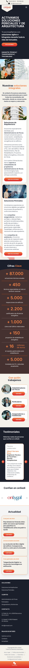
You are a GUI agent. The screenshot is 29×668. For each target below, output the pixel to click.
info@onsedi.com (16, 3)
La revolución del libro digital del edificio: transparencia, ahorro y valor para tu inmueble (14, 546)
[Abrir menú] (25, 7)
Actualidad (5, 641)
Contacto (14, 665)
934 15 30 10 (12, 1)
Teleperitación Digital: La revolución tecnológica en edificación (12, 564)
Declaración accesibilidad (14, 657)
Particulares (5, 602)
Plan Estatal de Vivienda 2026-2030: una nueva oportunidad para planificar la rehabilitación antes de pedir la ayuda (14, 525)
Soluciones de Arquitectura (10, 587)
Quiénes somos (6, 636)
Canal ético (20, 654)
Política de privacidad (18, 652)
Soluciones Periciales (8, 590)
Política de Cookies (10, 654)
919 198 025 (20, 1)
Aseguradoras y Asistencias (10, 604)
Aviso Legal (7, 652)
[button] (3, 461)
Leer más (9, 534)
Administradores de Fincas (9, 599)
